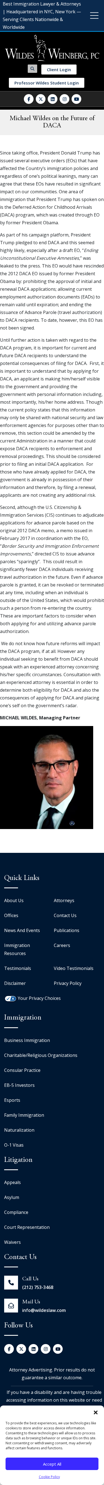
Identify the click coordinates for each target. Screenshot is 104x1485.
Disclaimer (15, 983)
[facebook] (29, 99)
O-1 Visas (14, 1145)
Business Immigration (27, 1040)
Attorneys (64, 900)
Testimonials (17, 968)
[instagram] (64, 99)
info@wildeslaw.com (44, 1310)
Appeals (12, 1182)
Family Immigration (24, 1115)
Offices (11, 915)
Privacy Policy (68, 983)
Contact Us (65, 915)
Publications (66, 930)
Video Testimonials (73, 968)
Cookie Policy (49, 1476)
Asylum (11, 1197)
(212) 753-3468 (37, 1287)
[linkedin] (52, 99)
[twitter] (40, 99)
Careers (62, 945)
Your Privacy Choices (39, 998)
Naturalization (19, 1130)
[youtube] (76, 99)
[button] (95, 1412)
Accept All (52, 1464)
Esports (12, 1100)
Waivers (12, 1242)
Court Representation (27, 1227)
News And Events (22, 930)
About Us (14, 900)
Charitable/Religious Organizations (40, 1055)
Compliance (16, 1212)
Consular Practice (22, 1070)
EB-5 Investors (19, 1085)
